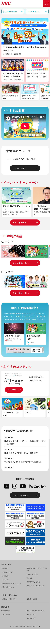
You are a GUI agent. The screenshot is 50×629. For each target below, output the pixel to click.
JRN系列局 (30, 618)
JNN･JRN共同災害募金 (34, 611)
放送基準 (5, 579)
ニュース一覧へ (20, 168)
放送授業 (29, 578)
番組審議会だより (8, 587)
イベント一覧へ (20, 222)
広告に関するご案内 (9, 599)
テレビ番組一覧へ (21, 262)
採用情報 (5, 576)
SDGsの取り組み (32, 574)
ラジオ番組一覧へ (21, 293)
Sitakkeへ (12, 389)
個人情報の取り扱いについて (11, 583)
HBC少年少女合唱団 (33, 582)
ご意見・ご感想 (32, 599)
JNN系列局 (30, 614)
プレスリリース (7, 572)
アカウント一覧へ (21, 495)
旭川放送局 (6, 614)
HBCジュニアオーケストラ (35, 586)
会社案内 (5, 568)
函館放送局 (6, 611)
